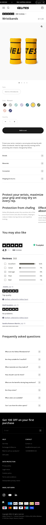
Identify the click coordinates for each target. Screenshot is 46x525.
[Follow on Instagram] (4, 495)
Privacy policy (6, 466)
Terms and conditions (9, 477)
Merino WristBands (11, 92)
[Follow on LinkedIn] (16, 495)
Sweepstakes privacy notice (11, 481)
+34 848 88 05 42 (31, 451)
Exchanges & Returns (9, 447)
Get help (5, 444)
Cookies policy (7, 473)
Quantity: (5, 117)
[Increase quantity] (14, 121)
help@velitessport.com (32, 447)
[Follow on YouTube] (10, 495)
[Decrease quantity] (5, 121)
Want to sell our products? (10, 451)
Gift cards (5, 455)
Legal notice (6, 469)
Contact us (28, 444)
